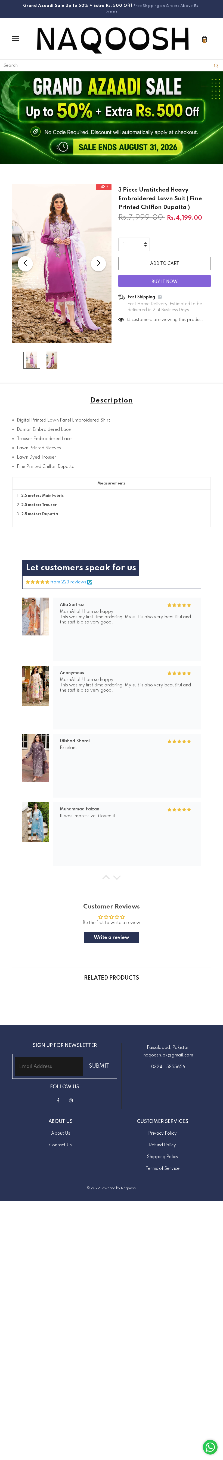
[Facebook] (58, 1100)
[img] (37, 582)
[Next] (98, 263)
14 (129, 320)
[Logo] (113, 38)
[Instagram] (71, 1100)
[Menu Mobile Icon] (15, 38)
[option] (62, 264)
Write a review (111, 937)
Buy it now (164, 282)
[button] (106, 879)
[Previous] (25, 263)
